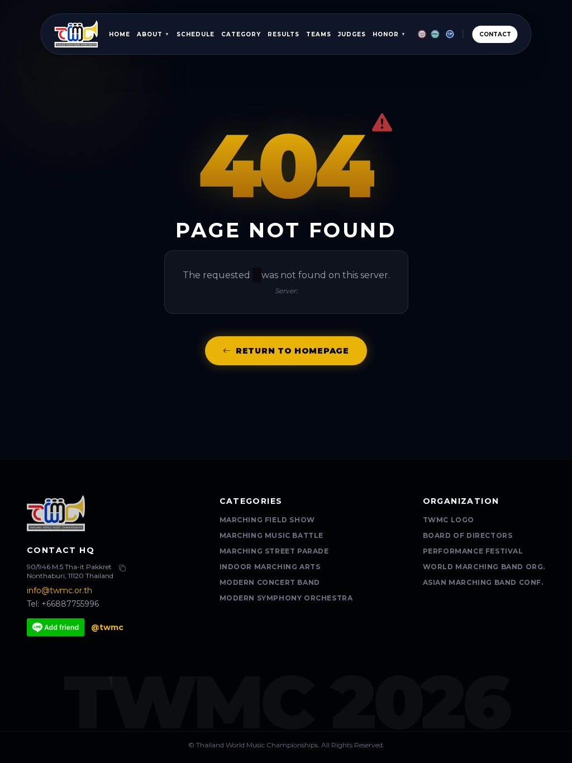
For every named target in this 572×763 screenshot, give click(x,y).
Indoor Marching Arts (270, 566)
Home (119, 34)
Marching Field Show (267, 520)
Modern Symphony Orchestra (286, 598)
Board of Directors (468, 535)
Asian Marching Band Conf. (483, 582)
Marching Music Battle (272, 535)
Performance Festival (473, 551)
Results (283, 34)
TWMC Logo (448, 520)
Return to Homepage (292, 351)
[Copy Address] (122, 568)
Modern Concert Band (270, 582)
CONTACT (495, 34)
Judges (352, 34)
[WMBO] (450, 34)
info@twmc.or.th (59, 590)
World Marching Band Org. (484, 566)
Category (241, 34)
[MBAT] (421, 34)
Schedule (195, 34)
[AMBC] (434, 34)
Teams (318, 34)
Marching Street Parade (274, 551)
